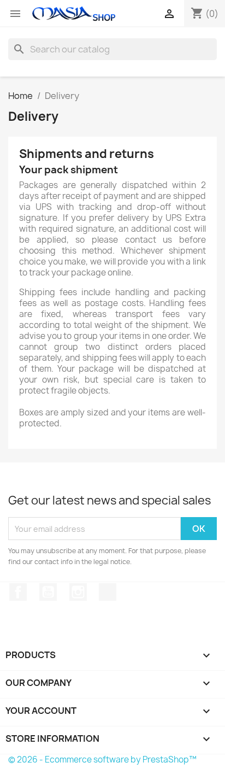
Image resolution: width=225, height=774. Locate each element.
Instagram (78, 592)
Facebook (18, 592)
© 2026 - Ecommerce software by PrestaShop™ (102, 759)
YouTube (48, 592)
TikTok (107, 592)
